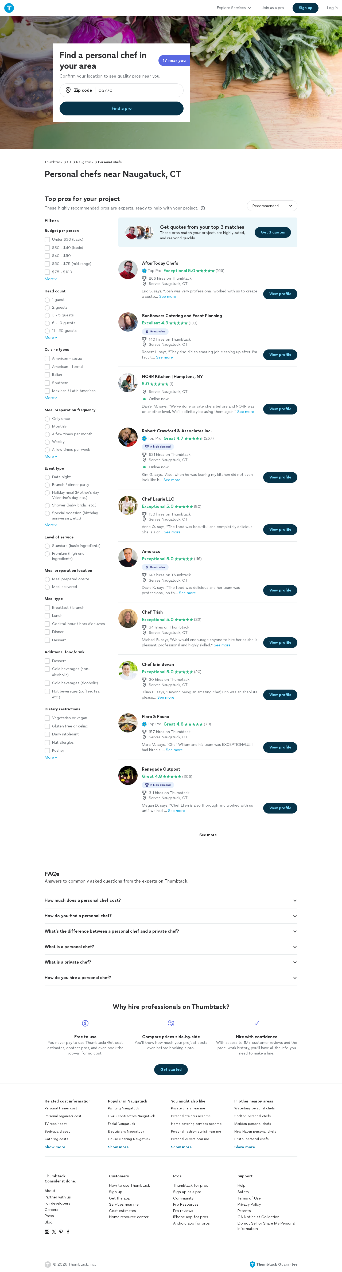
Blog (49, 1222)
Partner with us (58, 1197)
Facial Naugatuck (121, 1124)
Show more (55, 1147)
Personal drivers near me (190, 1139)
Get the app (119, 1198)
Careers (51, 1209)
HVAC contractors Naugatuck (131, 1116)
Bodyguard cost (57, 1131)
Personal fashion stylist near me (196, 1131)
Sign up (115, 1192)
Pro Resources (186, 1204)
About (50, 1191)
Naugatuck (84, 162)
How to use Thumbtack (129, 1185)
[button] (151, 271)
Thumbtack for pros (190, 1185)
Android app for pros (191, 1223)
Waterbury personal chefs (254, 1108)
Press (49, 1216)
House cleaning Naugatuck (129, 1139)
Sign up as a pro (187, 1192)
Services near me (124, 1204)
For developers (57, 1203)
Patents (244, 1211)
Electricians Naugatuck (126, 1131)
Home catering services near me (196, 1124)
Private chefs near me (188, 1108)
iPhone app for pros (190, 1217)
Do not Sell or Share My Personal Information (266, 1226)
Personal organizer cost (63, 1116)
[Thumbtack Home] (9, 8)
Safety (243, 1192)
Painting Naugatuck (123, 1108)
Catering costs (56, 1139)
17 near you (174, 60)
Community (183, 1198)
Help (242, 1185)
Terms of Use (249, 1198)
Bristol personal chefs (251, 1139)
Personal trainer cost (61, 1108)
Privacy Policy (249, 1204)
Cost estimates (122, 1211)
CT (69, 162)
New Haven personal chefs (255, 1131)
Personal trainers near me (191, 1116)
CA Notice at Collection (258, 1217)
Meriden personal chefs (252, 1124)
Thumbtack (53, 162)
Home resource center (129, 1217)
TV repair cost (56, 1124)
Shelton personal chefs (252, 1116)
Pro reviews (183, 1211)
